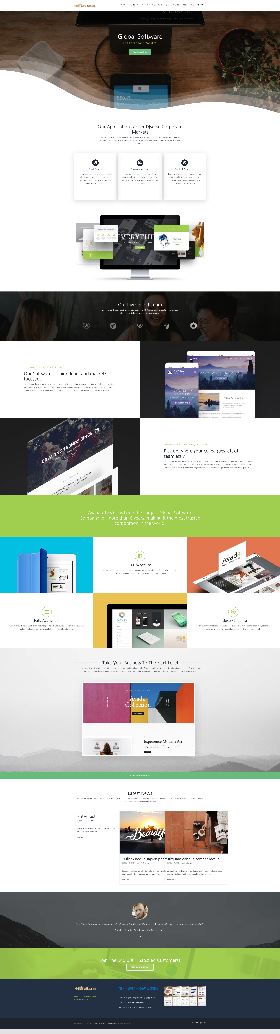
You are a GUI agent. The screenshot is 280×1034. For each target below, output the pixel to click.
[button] (202, 4)
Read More (80, 837)
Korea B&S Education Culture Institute (104, 1023)
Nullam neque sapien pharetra (147, 859)
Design (138, 863)
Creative (183, 863)
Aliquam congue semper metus (193, 859)
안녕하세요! (86, 816)
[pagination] (138, 936)
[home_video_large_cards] (140, 216)
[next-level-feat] (140, 676)
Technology (145, 863)
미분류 (92, 820)
